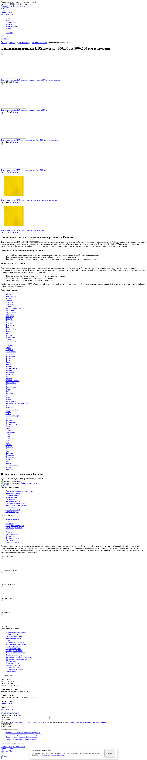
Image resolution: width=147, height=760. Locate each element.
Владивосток (11, 310)
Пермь (8, 399)
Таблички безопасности (15, 642)
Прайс (8, 20)
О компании (10, 499)
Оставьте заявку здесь (29, 483)
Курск (8, 360)
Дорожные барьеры (13, 638)
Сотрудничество (12, 540)
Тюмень (9, 445)
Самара (8, 414)
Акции (8, 28)
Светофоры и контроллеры (16, 659)
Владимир (10, 315)
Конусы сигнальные (13, 649)
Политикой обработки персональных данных (88, 722)
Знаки (8, 640)
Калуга (8, 343)
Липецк (9, 364)
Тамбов (8, 434)
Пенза (8, 397)
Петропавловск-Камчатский (17, 403)
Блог (7, 522)
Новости (9, 24)
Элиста (8, 463)
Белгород (9, 302)
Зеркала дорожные (13, 665)
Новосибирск (11, 385)
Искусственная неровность (16, 645)
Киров (8, 348)
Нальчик (9, 379)
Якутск (8, 467)
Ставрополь (10, 430)
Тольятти (9, 438)
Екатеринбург (11, 329)
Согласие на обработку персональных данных (24, 735)
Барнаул (9, 300)
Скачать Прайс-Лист (14, 495)
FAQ (7, 31)
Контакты (9, 33)
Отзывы (9, 532)
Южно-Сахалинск (13, 465)
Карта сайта (10, 508)
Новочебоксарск (12, 387)
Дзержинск (10, 325)
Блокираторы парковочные (16, 632)
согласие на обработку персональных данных (27, 722)
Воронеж (9, 321)
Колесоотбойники (13, 647)
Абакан (8, 294)
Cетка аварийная (12, 663)
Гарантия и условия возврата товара (20, 491)
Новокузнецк (11, 383)
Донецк (8, 327)
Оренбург (9, 393)
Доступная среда (23, 43)
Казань (8, 339)
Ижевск (9, 333)
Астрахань (10, 298)
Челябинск (10, 457)
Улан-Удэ (9, 447)
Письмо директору (13, 538)
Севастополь (11, 422)
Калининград (11, 341)
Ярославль (10, 469)
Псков (8, 405)
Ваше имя (5, 717)
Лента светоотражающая (15, 653)
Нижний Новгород (13, 381)
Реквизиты (10, 530)
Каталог (4, 10)
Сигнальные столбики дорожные (19, 657)
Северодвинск (11, 424)
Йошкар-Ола (11, 337)
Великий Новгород (13, 308)
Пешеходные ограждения (15, 655)
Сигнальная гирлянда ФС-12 (17, 636)
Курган (8, 358)
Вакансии (9, 524)
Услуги (8, 18)
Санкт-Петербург (12, 416)
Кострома (9, 350)
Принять (110, 753)
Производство (11, 26)
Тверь (8, 436)
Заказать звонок (19, 6)
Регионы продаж (12, 542)
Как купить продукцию (15, 526)
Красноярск (10, 356)
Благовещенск (11, 304)
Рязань (8, 412)
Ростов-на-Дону (12, 410)
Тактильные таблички (14, 669)
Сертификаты (11, 22)
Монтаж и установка (14, 528)
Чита (7, 461)
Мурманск (10, 377)
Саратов (9, 420)
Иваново (9, 331)
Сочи (8, 428)
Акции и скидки (12, 512)
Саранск (9, 418)
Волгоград (10, 317)
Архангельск (11, 296)
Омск (8, 389)
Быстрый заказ (6, 6)
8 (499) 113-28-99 (7, 12)
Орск (8, 395)
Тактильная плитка (39, 43)
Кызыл (8, 362)
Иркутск (9, 335)
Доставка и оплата (13, 501)
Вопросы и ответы (13, 493)
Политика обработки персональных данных (23, 733)
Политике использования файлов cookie (53, 755)
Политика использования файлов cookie (21, 737)
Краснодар (10, 354)
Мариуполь (10, 372)
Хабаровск (10, 453)
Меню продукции (13, 534)
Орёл (8, 391)
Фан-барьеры (11, 671)
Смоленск (9, 426)
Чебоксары (10, 455)
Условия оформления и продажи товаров (22, 739)
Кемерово (9, 346)
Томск (8, 441)
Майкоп (9, 370)
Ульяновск (10, 449)
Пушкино (9, 408)
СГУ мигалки (11, 661)
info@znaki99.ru (7, 14)
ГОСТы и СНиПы (13, 510)
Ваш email (5, 720)
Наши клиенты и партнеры (16, 505)
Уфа (7, 451)
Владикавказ (11, 313)
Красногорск (11, 352)
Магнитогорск (11, 368)
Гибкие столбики (12, 634)
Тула (7, 443)
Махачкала (10, 374)
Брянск (8, 306)
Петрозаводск (11, 401)
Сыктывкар (10, 432)
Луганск (9, 366)
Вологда (9, 319)
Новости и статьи (12, 519)
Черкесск (9, 459)
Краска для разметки (14, 651)
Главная (4, 43)
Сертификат (10, 536)
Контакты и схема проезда (16, 503)
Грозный (9, 323)
